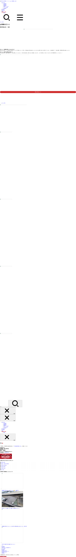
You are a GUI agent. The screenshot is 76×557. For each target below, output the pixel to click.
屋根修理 (5, 5)
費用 (4, 12)
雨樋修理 (5, 8)
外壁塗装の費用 (3, 466)
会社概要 (3, 546)
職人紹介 (3, 9)
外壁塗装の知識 (3, 468)
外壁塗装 (5, 3)
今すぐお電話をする (3, 556)
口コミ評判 (3, 548)
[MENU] (20, 20)
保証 (2, 11)
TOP (2, 545)
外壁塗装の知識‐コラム (5, 551)
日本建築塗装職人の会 (17, 446)
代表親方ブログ (4, 550)
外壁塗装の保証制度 (4, 465)
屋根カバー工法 (6, 6)
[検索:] (4, 406)
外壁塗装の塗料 (3, 462)
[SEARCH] (6, 20)
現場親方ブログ (4, 552)
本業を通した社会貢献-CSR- (6, 547)
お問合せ (3, 553)
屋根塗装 (5, 4)
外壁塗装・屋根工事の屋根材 (5, 463)
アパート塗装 (6, 7)
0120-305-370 (7, 452)
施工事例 (3, 10)
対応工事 (3, 2)
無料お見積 (2, 469)
